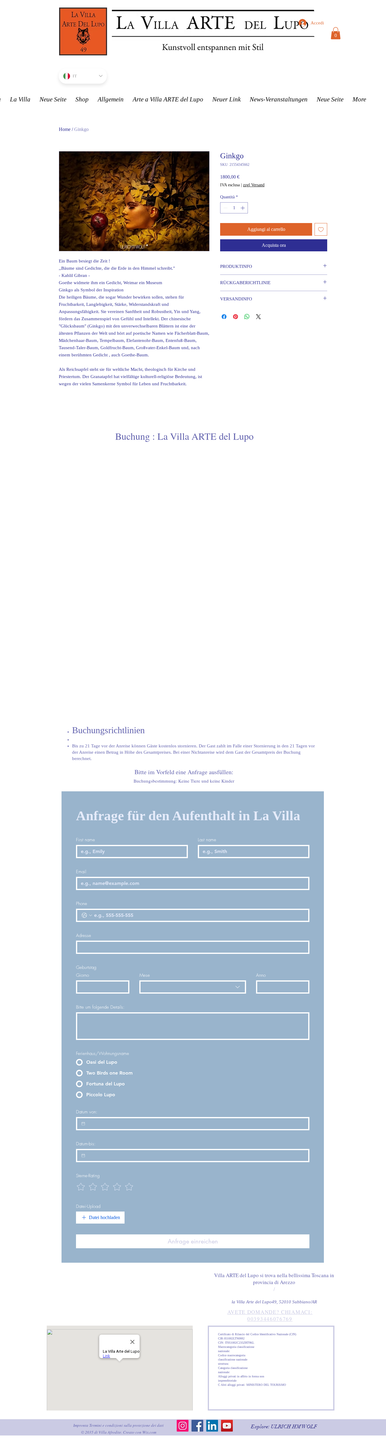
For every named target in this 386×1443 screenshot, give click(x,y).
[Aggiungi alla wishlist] (321, 229)
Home (65, 129)
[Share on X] (258, 316)
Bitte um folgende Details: (100, 1007)
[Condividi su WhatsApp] (247, 316)
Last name (207, 840)
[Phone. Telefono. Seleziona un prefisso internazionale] (87, 915)
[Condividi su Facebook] (224, 316)
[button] (336, 33)
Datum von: (86, 1112)
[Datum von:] (83, 1123)
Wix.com (149, 1432)
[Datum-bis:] (83, 1155)
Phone (81, 903)
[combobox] (192, 987)
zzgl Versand (253, 185)
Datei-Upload (88, 1206)
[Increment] (243, 208)
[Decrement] (225, 208)
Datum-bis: (86, 1144)
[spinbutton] (234, 208)
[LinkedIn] (212, 1426)
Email (81, 871)
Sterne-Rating (88, 1175)
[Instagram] (182, 1426)
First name (85, 840)
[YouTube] (227, 1426)
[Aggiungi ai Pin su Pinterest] (235, 316)
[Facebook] (197, 1426)
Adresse (83, 935)
